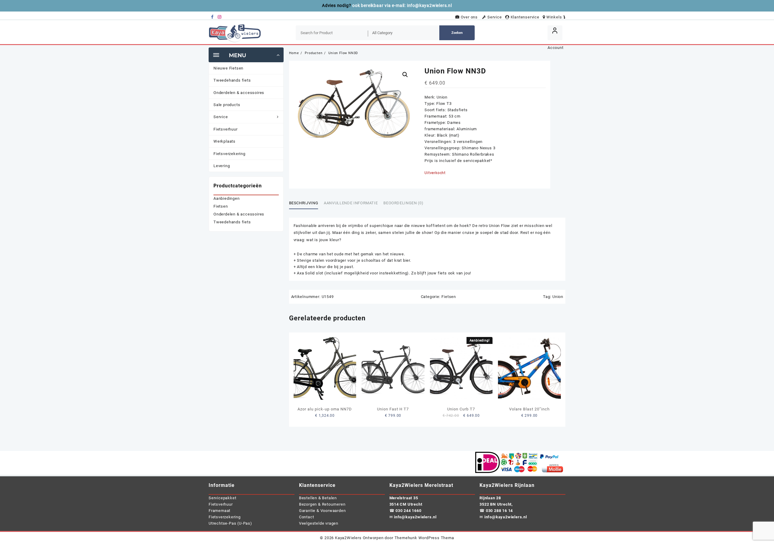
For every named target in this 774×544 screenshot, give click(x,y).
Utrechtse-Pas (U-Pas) (230, 523)
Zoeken (457, 33)
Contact (306, 517)
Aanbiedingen (226, 198)
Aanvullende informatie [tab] (351, 203)
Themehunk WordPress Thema (424, 538)
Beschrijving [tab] (303, 203)
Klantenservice (525, 17)
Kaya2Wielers (348, 538)
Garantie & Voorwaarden (322, 510)
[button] (405, 74)
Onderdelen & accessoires (238, 214)
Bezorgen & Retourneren (322, 504)
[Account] (555, 32)
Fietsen (448, 296)
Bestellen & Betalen (318, 498)
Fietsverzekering (225, 517)
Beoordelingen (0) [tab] (403, 203)
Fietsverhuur (221, 504)
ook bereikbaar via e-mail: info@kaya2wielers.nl (402, 5)
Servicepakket (222, 498)
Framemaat (219, 510)
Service (495, 17)
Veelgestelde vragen (318, 523)
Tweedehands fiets (232, 222)
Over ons (470, 17)
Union (557, 296)
